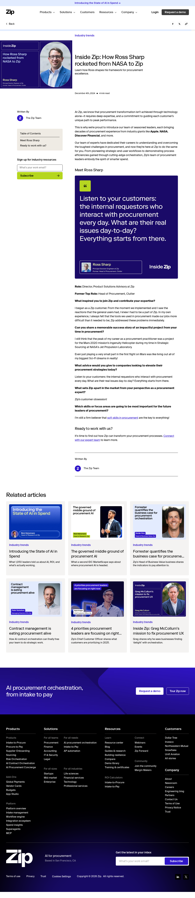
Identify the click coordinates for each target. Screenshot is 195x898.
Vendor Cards (13, 786)
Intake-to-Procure (16, 743)
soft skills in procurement (122, 418)
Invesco (169, 742)
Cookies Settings (61, 876)
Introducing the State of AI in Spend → (98, 3)
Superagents (13, 829)
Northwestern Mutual (177, 746)
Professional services (75, 786)
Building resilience (115, 755)
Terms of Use (172, 803)
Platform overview (16, 808)
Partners (169, 795)
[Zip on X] (186, 877)
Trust (167, 812)
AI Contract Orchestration (20, 763)
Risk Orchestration (16, 759)
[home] (10, 12)
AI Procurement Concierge (21, 767)
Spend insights (14, 825)
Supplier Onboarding (18, 751)
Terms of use (13, 876)
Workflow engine (15, 817)
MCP (9, 833)
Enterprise (49, 782)
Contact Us (171, 799)
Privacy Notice (173, 808)
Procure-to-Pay (14, 747)
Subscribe (26, 175)
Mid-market (50, 778)
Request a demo (175, 12)
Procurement (51, 743)
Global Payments (15, 782)
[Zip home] (19, 858)
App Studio (12, 794)
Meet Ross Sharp (30, 140)
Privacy (30, 876)
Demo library (112, 763)
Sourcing (11, 755)
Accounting (50, 751)
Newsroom (171, 783)
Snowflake (170, 750)
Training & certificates (117, 767)
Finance (48, 747)
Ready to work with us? (33, 145)
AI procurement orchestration (80, 743)
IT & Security (51, 755)
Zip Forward (141, 751)
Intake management (17, 813)
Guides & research (115, 751)
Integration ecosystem (18, 821)
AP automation (72, 751)
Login (155, 12)
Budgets (11, 790)
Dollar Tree (171, 738)
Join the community (145, 766)
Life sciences (71, 774)
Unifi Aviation (172, 754)
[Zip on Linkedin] (178, 877)
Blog (107, 747)
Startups (48, 774)
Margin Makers (143, 770)
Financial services (74, 778)
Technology (70, 782)
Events (138, 747)
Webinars (140, 743)
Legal (47, 759)
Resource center (114, 743)
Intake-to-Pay (71, 747)
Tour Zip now (178, 691)
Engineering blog (174, 791)
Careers (169, 787)
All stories (171, 758)
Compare (110, 759)
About (168, 779)
